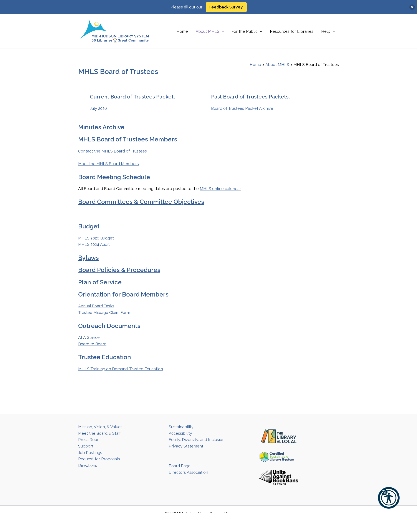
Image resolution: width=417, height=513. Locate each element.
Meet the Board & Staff (99, 433)
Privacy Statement (186, 446)
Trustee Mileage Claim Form (104, 312)
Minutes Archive (101, 127)
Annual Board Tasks (96, 306)
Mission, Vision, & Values (100, 426)
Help (325, 31)
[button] (389, 498)
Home (182, 31)
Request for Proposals (99, 459)
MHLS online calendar (220, 188)
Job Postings (90, 452)
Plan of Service (100, 282)
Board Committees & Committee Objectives (141, 201)
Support (85, 446)
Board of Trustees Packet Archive (242, 108)
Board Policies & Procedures (119, 270)
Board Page (179, 466)
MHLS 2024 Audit (94, 244)
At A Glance (89, 337)
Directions (87, 465)
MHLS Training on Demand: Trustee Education (120, 369)
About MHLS (207, 31)
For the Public (245, 31)
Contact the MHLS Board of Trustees (112, 151)
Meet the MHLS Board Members (108, 163)
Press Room (89, 439)
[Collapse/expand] (412, 7)
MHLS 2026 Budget (96, 238)
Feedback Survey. (226, 7)
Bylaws (88, 257)
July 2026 (98, 108)
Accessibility (180, 433)
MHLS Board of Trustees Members (127, 139)
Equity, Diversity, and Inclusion (197, 439)
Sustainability (181, 426)
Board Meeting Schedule (114, 177)
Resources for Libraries (291, 31)
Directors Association (188, 472)
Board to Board (92, 344)
